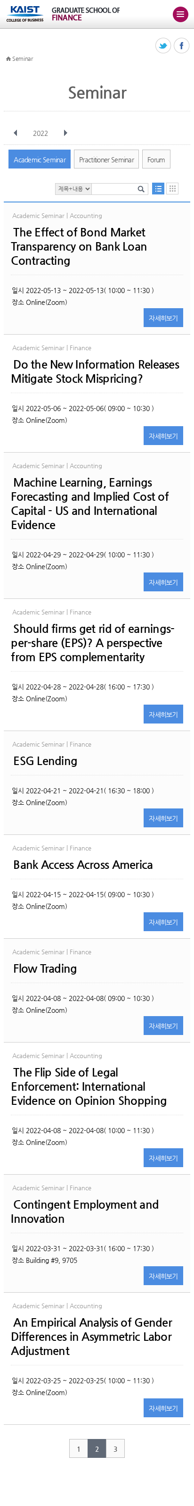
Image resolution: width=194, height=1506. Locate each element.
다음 (65, 133)
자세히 (163, 318)
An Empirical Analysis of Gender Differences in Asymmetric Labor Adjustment (91, 1336)
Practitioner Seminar (106, 159)
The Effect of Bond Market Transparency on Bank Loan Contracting (79, 246)
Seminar (22, 58)
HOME (8, 59)
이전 (15, 133)
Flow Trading (45, 968)
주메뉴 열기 (180, 14)
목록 (158, 188)
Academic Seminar (39, 159)
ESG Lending (45, 760)
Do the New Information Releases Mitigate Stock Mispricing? (95, 371)
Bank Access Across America (83, 864)
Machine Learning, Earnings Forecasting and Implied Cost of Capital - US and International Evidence (90, 503)
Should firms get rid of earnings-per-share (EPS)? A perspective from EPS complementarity (92, 643)
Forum (156, 159)
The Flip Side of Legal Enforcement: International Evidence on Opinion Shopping (89, 1086)
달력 (172, 188)
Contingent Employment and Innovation (85, 1211)
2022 (40, 133)
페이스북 (182, 46)
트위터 (163, 46)
